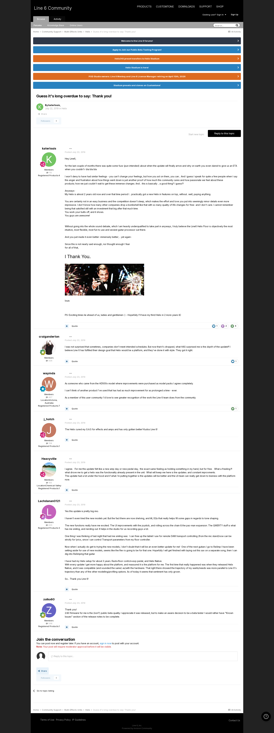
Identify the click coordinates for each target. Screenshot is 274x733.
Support (205, 6)
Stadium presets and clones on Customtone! (137, 85)
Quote (75, 326)
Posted (75, 152)
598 (50, 623)
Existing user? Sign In (214, 14)
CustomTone (165, 6)
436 (50, 360)
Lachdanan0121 (49, 501)
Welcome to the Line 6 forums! (137, 41)
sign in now (105, 643)
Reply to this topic (224, 133)
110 (50, 172)
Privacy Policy (63, 719)
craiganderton (49, 336)
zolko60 (49, 599)
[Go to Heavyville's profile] (49, 469)
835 (50, 525)
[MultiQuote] (67, 326)
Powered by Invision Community (137, 728)
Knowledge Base (55, 25)
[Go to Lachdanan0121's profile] (49, 512)
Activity (57, 19)
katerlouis (54, 105)
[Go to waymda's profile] (49, 384)
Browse (41, 19)
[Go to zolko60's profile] (49, 610)
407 (50, 397)
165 (50, 482)
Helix (64, 108)
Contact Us (234, 720)
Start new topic (196, 134)
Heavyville (49, 458)
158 (50, 443)
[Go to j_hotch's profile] (49, 430)
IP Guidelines (79, 719)
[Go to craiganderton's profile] (49, 347)
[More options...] (70, 149)
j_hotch (49, 419)
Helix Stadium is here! (137, 67)
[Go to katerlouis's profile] (39, 106)
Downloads (186, 6)
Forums (38, 25)
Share (43, 114)
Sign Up (234, 14)
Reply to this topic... (63, 656)
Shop (220, 6)
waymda (49, 373)
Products (144, 6)
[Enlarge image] (104, 279)
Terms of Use (47, 719)
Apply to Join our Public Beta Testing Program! (137, 49)
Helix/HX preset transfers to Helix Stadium (137, 58)
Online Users (76, 25)
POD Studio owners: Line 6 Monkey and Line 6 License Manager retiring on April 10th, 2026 (137, 76)
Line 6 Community (53, 8)
